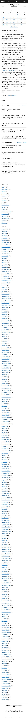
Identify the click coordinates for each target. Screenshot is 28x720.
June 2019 (4, 404)
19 (7, 22)
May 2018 (4, 433)
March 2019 (5, 410)
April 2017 (4, 462)
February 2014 (5, 547)
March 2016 (5, 491)
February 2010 (5, 650)
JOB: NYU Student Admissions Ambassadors (11, 110)
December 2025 (6, 247)
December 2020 (6, 363)
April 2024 (4, 289)
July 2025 (4, 258)
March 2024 (5, 292)
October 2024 (5, 278)
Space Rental (5, 214)
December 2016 (6, 471)
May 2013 (4, 567)
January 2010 (5, 652)
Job (2, 198)
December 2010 (6, 632)
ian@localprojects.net (9, 70)
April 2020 (4, 381)
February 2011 (5, 627)
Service (3, 209)
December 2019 (6, 390)
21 (14, 22)
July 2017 (4, 455)
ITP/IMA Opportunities (14, 5)
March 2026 (5, 240)
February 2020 (5, 386)
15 (17, 20)
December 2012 (6, 578)
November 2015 (6, 500)
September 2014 (6, 531)
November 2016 (6, 473)
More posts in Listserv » (21, 142)
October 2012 (5, 583)
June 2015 (4, 511)
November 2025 (6, 249)
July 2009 (4, 663)
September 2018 (6, 424)
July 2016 (4, 482)
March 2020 (5, 383)
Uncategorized (5, 218)
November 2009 (6, 654)
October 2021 (5, 356)
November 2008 (6, 681)
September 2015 (6, 504)
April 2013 (4, 569)
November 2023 (6, 301)
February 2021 (5, 359)
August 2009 (5, 661)
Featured (4, 194)
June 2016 (4, 484)
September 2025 (6, 253)
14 (14, 20)
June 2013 (4, 565)
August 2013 (5, 560)
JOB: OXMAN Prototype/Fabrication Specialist (12, 124)
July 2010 (4, 643)
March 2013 (5, 571)
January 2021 (5, 361)
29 (17, 24)
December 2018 (6, 417)
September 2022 (6, 332)
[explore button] (17, 1)
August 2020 (5, 372)
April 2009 (4, 670)
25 (3, 24)
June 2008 (4, 692)
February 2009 (5, 675)
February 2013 (5, 574)
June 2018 (4, 430)
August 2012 (5, 587)
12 (7, 20)
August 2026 (5, 229)
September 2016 (6, 477)
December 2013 (6, 551)
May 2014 (4, 540)
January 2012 (5, 603)
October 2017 (5, 448)
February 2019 (5, 412)
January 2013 (5, 576)
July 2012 (4, 589)
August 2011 (5, 614)
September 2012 (6, 585)
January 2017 (5, 468)
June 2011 (4, 619)
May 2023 (4, 314)
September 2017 (6, 451)
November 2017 (6, 446)
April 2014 (4, 542)
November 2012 (6, 580)
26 (7, 24)
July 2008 (4, 690)
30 (21, 24)
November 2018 (6, 419)
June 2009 (4, 666)
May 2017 (4, 460)
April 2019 (4, 408)
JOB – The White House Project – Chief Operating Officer (13, 172)
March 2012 (5, 598)
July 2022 (4, 336)
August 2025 (5, 256)
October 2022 (5, 330)
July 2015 (4, 509)
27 (10, 24)
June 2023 (4, 312)
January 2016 (5, 495)
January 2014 (5, 549)
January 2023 (5, 323)
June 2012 (4, 592)
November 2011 (6, 607)
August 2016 (5, 480)
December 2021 (6, 352)
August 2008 (5, 688)
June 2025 (4, 260)
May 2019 (4, 406)
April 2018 (4, 435)
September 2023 (6, 305)
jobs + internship (7, 158)
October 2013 (5, 556)
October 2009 (5, 657)
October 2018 (5, 421)
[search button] (3, 5)
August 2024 (5, 283)
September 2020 (6, 370)
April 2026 (4, 238)
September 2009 (6, 659)
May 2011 (4, 621)
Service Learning (6, 212)
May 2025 (4, 262)
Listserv (4, 200)
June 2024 (4, 285)
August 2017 (5, 453)
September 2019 (6, 397)
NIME (3, 203)
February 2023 (5, 321)
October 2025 (5, 251)
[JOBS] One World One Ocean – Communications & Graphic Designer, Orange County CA (13, 164)
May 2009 (4, 668)
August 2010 (5, 641)
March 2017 (5, 464)
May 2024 (4, 287)
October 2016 (5, 475)
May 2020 (4, 379)
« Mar (12, 27)
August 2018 (5, 426)
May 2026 (4, 236)
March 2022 (5, 345)
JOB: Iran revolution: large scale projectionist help (11, 146)
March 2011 (5, 625)
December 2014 (6, 524)
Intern (3, 196)
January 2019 (5, 415)
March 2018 (5, 437)
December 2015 (6, 498)
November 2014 (6, 527)
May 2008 (4, 695)
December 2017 (6, 444)
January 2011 (5, 630)
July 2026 (4, 231)
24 (24, 22)
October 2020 (5, 368)
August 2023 (5, 307)
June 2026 (4, 233)
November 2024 (6, 276)
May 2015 (4, 513)
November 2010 (6, 634)
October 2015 (5, 502)
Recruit (4, 207)
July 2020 (4, 374)
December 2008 (6, 679)
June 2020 (4, 377)
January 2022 (5, 350)
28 (14, 24)
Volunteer (4, 220)
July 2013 (4, 563)
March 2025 (5, 267)
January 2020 (5, 388)
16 (21, 20)
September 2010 (6, 639)
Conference (5, 189)
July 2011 (4, 616)
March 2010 (5, 648)
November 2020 (6, 365)
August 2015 (5, 507)
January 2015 (5, 522)
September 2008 (6, 686)
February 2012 (5, 601)
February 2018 (5, 439)
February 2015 (5, 520)
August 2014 (5, 533)
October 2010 (5, 636)
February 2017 (5, 466)
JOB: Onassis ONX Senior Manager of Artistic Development (13, 131)
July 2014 (4, 536)
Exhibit (3, 191)
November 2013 (6, 554)
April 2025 (4, 265)
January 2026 (5, 245)
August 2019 (5, 399)
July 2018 (4, 428)
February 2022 (5, 348)
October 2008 (5, 683)
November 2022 (6, 327)
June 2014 (4, 538)
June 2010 (4, 645)
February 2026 (5, 242)
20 (10, 22)
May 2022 (4, 341)
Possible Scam (5, 205)
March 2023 (5, 318)
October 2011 (5, 610)
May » (16, 27)
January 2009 (5, 677)
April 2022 (4, 343)
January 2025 (5, 271)
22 (17, 22)
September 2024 (6, 280)
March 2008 (5, 699)
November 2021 (6, 354)
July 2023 (4, 309)
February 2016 (5, 493)
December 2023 (6, 298)
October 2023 (5, 303)
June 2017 (4, 457)
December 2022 (6, 325)
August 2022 (5, 334)
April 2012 (4, 596)
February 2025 (5, 269)
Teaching (4, 216)
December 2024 (6, 274)
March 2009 (5, 672)
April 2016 (4, 489)
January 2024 (5, 296)
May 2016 (4, 486)
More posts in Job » (22, 105)
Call (3, 187)
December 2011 (6, 605)
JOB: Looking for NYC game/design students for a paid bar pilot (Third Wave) (14, 137)
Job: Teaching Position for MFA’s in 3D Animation (13, 153)
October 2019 (5, 395)
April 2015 (4, 516)
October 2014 (5, 529)
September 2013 (6, 558)
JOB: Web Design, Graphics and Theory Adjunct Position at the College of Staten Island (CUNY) (13, 117)
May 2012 (4, 594)
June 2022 (4, 339)
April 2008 (4, 697)
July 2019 (4, 401)
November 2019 (6, 392)
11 (3, 20)
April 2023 (4, 316)
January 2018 (5, 442)
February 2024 (5, 294)
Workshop (4, 223)
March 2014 (5, 545)
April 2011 (4, 623)
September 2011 (6, 612)
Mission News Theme (9, 718)
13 (10, 20)
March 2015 (5, 518)
